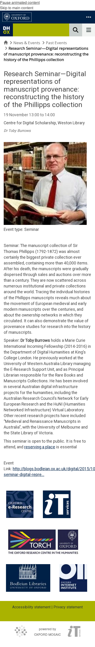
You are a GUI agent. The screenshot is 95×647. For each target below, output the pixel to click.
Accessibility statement (31, 607)
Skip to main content (16, 7)
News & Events (26, 42)
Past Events (56, 42)
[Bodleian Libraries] (28, 578)
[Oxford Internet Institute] (73, 578)
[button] (88, 17)
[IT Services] (57, 504)
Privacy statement (68, 607)
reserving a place (39, 447)
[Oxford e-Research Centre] (20, 504)
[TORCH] (43, 541)
